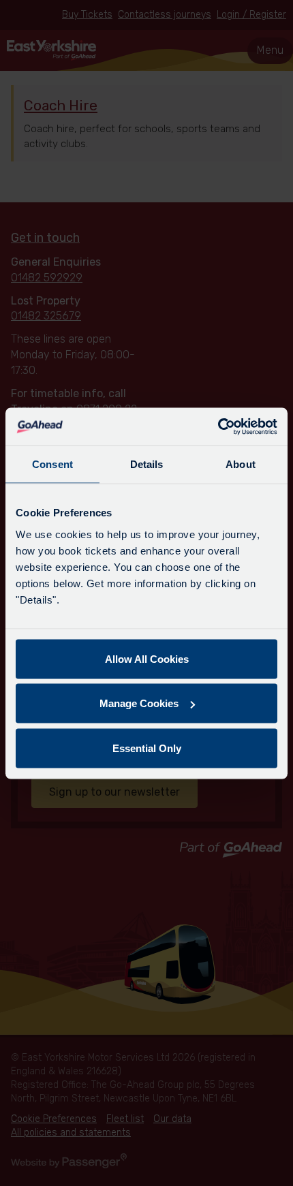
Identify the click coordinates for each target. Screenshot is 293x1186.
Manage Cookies (139, 703)
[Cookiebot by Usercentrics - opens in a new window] (217, 426)
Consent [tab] (52, 464)
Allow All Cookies (147, 658)
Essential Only (146, 747)
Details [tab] (147, 464)
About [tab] (241, 464)
